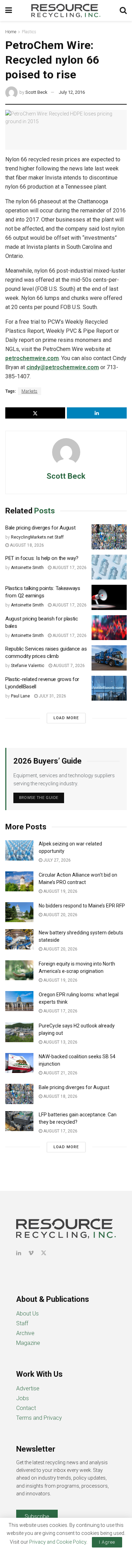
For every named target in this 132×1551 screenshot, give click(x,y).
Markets (29, 391)
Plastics (29, 31)
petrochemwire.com (32, 358)
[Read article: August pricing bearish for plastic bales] (109, 627)
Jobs (22, 1398)
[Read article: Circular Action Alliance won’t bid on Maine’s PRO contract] (19, 881)
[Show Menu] (8, 10)
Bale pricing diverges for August (40, 528)
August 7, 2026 (68, 665)
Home (10, 31)
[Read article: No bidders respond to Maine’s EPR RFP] (19, 912)
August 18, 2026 (26, 545)
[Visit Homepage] (65, 10)
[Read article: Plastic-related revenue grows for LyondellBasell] (109, 688)
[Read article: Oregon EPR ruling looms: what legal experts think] (19, 1001)
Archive (25, 1333)
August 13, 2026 (59, 1042)
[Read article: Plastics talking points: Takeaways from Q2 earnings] (109, 597)
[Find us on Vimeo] (31, 1253)
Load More (66, 718)
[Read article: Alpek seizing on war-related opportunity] (19, 850)
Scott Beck (36, 92)
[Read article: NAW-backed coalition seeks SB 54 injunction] (19, 1063)
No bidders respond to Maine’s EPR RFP (82, 905)
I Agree (107, 1542)
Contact (26, 1408)
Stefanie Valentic (27, 665)
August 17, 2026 (69, 567)
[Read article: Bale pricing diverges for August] (109, 536)
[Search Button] (123, 10)
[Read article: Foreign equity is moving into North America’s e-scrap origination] (19, 970)
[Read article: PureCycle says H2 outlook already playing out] (19, 1032)
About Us (27, 1313)
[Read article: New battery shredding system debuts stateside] (19, 939)
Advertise (27, 1388)
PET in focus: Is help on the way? (41, 558)
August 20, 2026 (59, 914)
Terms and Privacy (39, 1418)
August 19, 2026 (59, 891)
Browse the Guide (38, 797)
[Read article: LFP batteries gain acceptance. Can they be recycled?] (19, 1121)
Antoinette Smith (27, 567)
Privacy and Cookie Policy (57, 1542)
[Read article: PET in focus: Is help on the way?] (109, 567)
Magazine (28, 1343)
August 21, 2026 (59, 1073)
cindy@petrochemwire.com (62, 367)
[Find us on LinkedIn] (18, 1253)
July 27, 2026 (56, 860)
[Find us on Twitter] (43, 1253)
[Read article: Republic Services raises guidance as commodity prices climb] (109, 658)
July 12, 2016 (72, 92)
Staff (22, 1323)
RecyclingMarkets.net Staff (37, 537)
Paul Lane (20, 696)
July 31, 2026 (52, 696)
